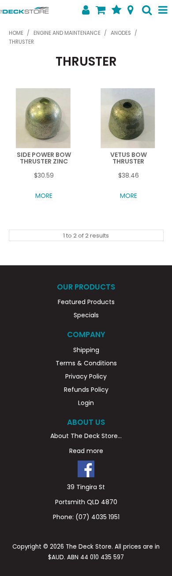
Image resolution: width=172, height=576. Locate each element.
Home (16, 33)
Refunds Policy (86, 389)
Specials (86, 315)
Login (86, 402)
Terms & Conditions (86, 363)
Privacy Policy (86, 376)
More (43, 195)
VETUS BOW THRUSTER (128, 158)
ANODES (121, 33)
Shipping (86, 350)
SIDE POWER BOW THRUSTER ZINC (44, 158)
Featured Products (86, 301)
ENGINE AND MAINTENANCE (67, 33)
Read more (86, 450)
